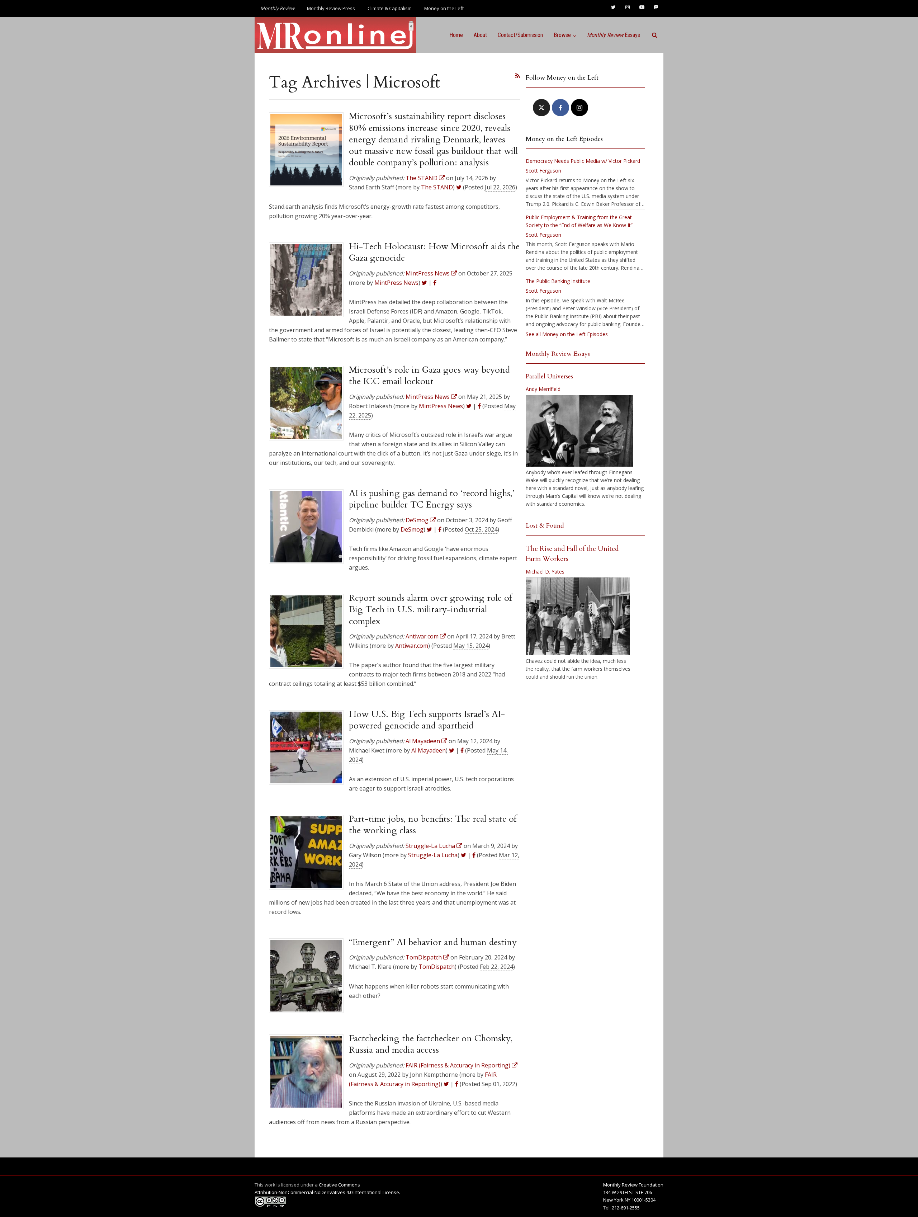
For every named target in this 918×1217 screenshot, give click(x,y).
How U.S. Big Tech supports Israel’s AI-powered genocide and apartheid (427, 720)
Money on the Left (444, 8)
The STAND (437, 187)
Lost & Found (545, 525)
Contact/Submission (520, 35)
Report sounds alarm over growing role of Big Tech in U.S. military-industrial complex (430, 609)
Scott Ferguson (543, 170)
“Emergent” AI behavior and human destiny (433, 942)
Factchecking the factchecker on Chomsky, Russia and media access (430, 1044)
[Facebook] (560, 107)
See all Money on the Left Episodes (567, 334)
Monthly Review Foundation (633, 1184)
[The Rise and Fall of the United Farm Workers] (578, 616)
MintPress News (396, 283)
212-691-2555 (626, 1207)
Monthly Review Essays (558, 353)
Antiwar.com (411, 646)
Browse (562, 35)
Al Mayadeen (428, 750)
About (480, 35)
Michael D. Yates (545, 571)
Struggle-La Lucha (433, 855)
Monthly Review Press (331, 8)
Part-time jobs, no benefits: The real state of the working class (433, 824)
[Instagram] (579, 107)
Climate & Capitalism (390, 8)
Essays (613, 35)
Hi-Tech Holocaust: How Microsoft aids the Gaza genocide (434, 252)
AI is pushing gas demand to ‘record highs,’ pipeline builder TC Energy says (431, 499)
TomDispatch (436, 967)
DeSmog (412, 529)
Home (456, 35)
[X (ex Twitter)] (541, 107)
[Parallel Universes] (579, 431)
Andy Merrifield (543, 389)
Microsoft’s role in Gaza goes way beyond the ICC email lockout (429, 375)
